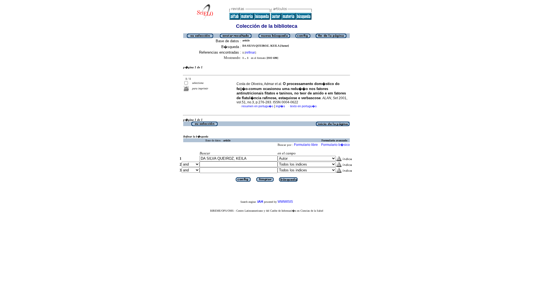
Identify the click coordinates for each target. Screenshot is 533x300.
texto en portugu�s (303, 106)
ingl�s (280, 106)
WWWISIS (285, 202)
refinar (250, 52)
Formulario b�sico (335, 145)
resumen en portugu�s (257, 106)
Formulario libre (306, 145)
